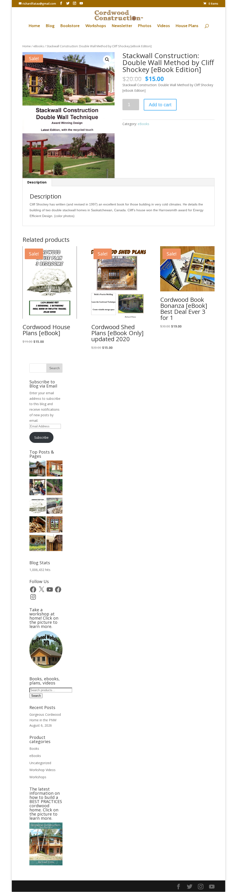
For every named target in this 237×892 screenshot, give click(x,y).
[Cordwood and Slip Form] (55, 543)
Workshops (95, 26)
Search (36, 695)
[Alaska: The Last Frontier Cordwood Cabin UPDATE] (37, 488)
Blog (50, 26)
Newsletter (122, 26)
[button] (107, 59)
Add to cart (160, 104)
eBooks (38, 46)
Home (34, 26)
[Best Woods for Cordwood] (55, 488)
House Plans (187, 26)
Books (34, 748)
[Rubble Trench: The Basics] (55, 506)
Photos (144, 26)
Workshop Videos (42, 770)
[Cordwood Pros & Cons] (37, 543)
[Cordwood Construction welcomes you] (37, 469)
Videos (163, 26)
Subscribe (41, 437)
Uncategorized (40, 763)
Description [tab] (37, 182)
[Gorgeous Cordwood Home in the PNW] (55, 469)
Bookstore (70, 26)
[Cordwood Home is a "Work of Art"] (55, 525)
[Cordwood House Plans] (37, 506)
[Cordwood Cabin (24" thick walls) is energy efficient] (37, 525)
